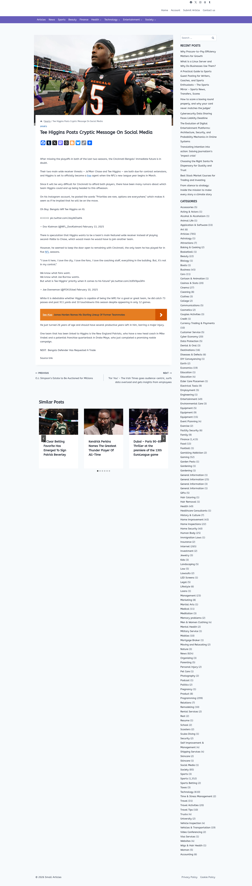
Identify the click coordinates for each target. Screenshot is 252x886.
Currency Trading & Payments (197, 323)
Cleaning (185, 291)
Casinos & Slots (189, 283)
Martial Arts (187, 604)
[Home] (41, 121)
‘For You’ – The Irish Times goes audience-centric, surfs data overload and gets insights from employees (140, 378)
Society (184, 769)
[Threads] (205, 2)
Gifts (183, 492)
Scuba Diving (187, 733)
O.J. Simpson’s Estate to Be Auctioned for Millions (64, 376)
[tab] (97, 471)
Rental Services (189, 711)
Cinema (184, 287)
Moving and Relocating (193, 644)
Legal (183, 582)
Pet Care (185, 671)
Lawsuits (185, 573)
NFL (47, 251)
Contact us (209, 10)
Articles (41, 19)
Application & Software (194, 225)
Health (184, 506)
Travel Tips (186, 809)
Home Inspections (190, 524)
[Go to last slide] (43, 438)
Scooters (185, 729)
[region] (38, 863)
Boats (183, 265)
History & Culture (190, 515)
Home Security (188, 528)
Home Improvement (192, 519)
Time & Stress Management (196, 796)
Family (184, 434)
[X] (195, 2)
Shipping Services (190, 751)
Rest (182, 716)
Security (185, 738)
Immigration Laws (190, 537)
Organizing (186, 658)
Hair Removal (188, 501)
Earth (183, 363)
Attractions (186, 242)
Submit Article (191, 10)
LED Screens (187, 577)
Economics (186, 367)
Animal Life (187, 220)
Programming (188, 698)
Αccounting (186, 854)
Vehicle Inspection (190, 823)
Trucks (184, 814)
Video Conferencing (191, 832)
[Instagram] (200, 2)
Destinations (187, 350)
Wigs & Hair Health (191, 845)
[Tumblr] (209, 2)
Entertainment (188, 399)
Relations (185, 702)
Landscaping (187, 564)
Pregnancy (186, 689)
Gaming (184, 457)
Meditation (186, 613)
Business (185, 269)
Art (182, 229)
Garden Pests (187, 461)
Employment (187, 390)
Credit (183, 318)
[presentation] (58, 422)
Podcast (185, 680)
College (184, 300)
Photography (187, 675)
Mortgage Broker (190, 640)
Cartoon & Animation (192, 278)
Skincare (185, 756)
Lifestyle (185, 586)
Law (182, 568)
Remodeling (187, 707)
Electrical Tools (189, 385)
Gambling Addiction (191, 452)
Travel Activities (189, 805)
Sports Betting (188, 783)
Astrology (186, 238)
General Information (192, 475)
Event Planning (189, 421)
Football (185, 448)
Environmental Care (191, 403)
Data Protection (189, 341)
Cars (182, 274)
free (89, 175)
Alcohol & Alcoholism (193, 216)
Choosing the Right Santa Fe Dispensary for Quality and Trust (196, 166)
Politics (184, 684)
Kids (182, 559)
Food (183, 443)
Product (184, 693)
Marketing (186, 599)
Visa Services (187, 836)
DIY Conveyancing (190, 358)
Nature (184, 649)
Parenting (185, 662)
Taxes (183, 787)
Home (164, 10)
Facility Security (189, 430)
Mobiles (184, 635)
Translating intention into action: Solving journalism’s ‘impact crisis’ (196, 151)
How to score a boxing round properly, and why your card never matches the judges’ (197, 104)
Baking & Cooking (190, 247)
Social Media (187, 765)
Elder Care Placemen (192, 381)
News (52, 19)
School (184, 724)
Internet (185, 546)
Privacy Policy (189, 877)
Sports (61, 19)
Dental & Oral (188, 345)
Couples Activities (190, 314)
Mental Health (188, 626)
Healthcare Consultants (193, 510)
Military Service (189, 631)
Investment (187, 550)
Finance (84, 19)
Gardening (186, 466)
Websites (185, 840)
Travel (184, 800)
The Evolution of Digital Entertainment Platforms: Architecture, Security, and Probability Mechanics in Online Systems (198, 132)
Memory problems (191, 617)
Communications (190, 305)
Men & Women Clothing (194, 622)
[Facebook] (191, 2)
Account (175, 10)
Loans (183, 591)
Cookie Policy (207, 877)
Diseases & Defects (191, 354)
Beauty (72, 19)
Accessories (187, 207)
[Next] (163, 438)
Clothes (184, 296)
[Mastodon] (214, 2)
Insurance (185, 541)
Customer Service (190, 332)
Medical (184, 608)
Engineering (187, 394)
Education (186, 372)
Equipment (186, 408)
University (186, 818)
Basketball (186, 251)
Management (188, 595)
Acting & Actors (189, 211)
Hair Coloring (188, 497)
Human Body (187, 532)
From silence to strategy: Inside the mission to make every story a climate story (196, 190)
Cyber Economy (189, 336)
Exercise (184, 425)
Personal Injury (189, 666)
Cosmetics (186, 309)
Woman (184, 849)
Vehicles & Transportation (195, 827)
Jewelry (184, 555)
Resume (184, 720)
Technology (187, 791)
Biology (184, 260)
